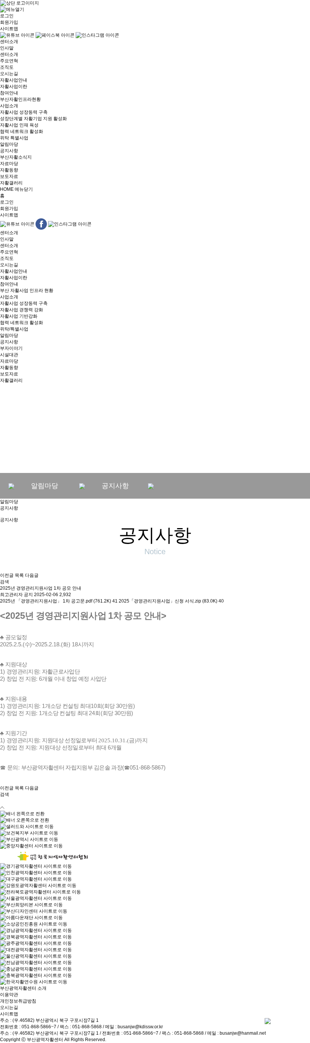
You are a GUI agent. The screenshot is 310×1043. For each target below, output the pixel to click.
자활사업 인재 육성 (19, 125)
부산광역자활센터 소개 (23, 988)
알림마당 (9, 144)
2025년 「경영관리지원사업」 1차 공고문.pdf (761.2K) (59, 601)
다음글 (32, 575)
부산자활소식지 (16, 157)
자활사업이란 (13, 86)
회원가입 (9, 22)
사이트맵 (9, 28)
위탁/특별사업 (14, 329)
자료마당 (9, 163)
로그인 (7, 16)
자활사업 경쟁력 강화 (21, 309)
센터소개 (9, 41)
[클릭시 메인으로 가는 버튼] (19, 3)
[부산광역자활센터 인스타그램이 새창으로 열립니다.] (97, 35)
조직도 (7, 67)
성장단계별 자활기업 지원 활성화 (33, 118)
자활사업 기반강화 (18, 316)
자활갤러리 (11, 182)
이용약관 (9, 994)
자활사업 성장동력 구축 (24, 112)
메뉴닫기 (24, 189)
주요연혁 (9, 60)
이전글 (7, 575)
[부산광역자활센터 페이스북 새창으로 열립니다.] (56, 35)
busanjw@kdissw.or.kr (140, 1026)
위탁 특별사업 (14, 138)
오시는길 (9, 73)
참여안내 (9, 93)
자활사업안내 (13, 80)
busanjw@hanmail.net (243, 1033)
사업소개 (9, 105)
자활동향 (9, 170)
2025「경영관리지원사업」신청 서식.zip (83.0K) (171, 601)
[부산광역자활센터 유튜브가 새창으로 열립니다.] (18, 35)
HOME (7, 189)
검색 (4, 581)
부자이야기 (11, 348)
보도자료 (9, 176)
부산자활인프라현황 (20, 99)
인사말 (7, 48)
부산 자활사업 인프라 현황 (26, 290)
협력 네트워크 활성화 (21, 131)
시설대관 (9, 354)
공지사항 (9, 150)
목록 (19, 575)
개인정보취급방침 (18, 1001)
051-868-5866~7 (39, 1026)
